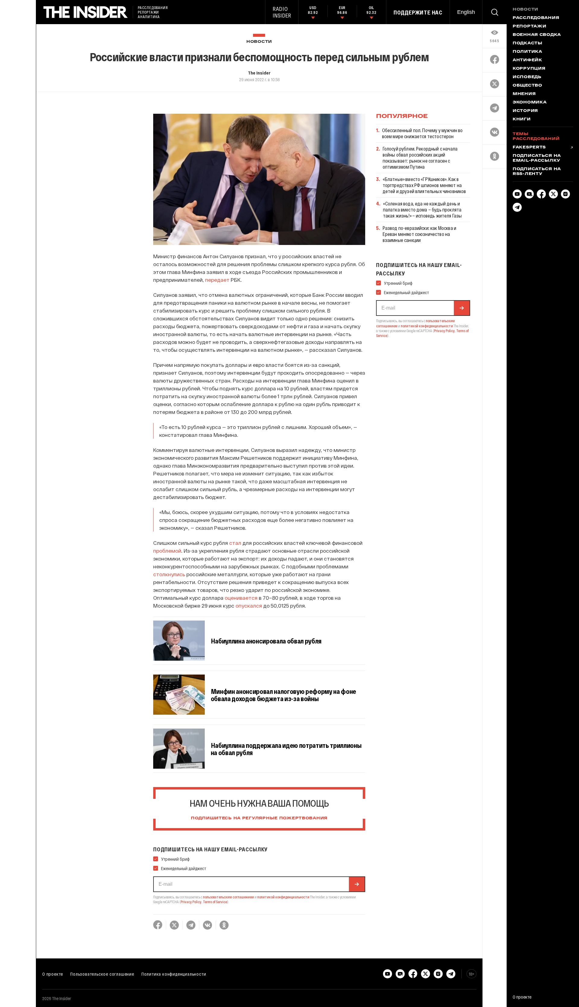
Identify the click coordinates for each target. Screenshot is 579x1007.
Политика (527, 52)
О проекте (52, 974)
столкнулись (169, 574)
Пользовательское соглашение (102, 974)
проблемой (167, 551)
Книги (522, 119)
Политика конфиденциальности (173, 974)
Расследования (536, 18)
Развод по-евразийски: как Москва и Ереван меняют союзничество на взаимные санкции (419, 234)
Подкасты (528, 43)
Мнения (524, 94)
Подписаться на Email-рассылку (537, 158)
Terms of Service (215, 902)
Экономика (529, 102)
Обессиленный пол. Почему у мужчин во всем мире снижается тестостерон (422, 133)
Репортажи (529, 26)
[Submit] (357, 884)
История (525, 111)
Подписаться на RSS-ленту (537, 171)
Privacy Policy (191, 902)
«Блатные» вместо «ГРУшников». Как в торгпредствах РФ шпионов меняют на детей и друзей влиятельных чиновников (424, 185)
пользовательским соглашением (228, 897)
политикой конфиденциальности (283, 897)
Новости (259, 41)
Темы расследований (536, 136)
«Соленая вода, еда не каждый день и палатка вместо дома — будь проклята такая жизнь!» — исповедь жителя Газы (422, 209)
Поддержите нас (418, 12)
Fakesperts (529, 147)
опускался (249, 605)
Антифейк (527, 60)
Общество (527, 85)
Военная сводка (537, 35)
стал (235, 543)
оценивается (241, 598)
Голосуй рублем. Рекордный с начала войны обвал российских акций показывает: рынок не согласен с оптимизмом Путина (420, 158)
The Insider (259, 72)
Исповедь (527, 77)
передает (217, 280)
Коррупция (529, 69)
